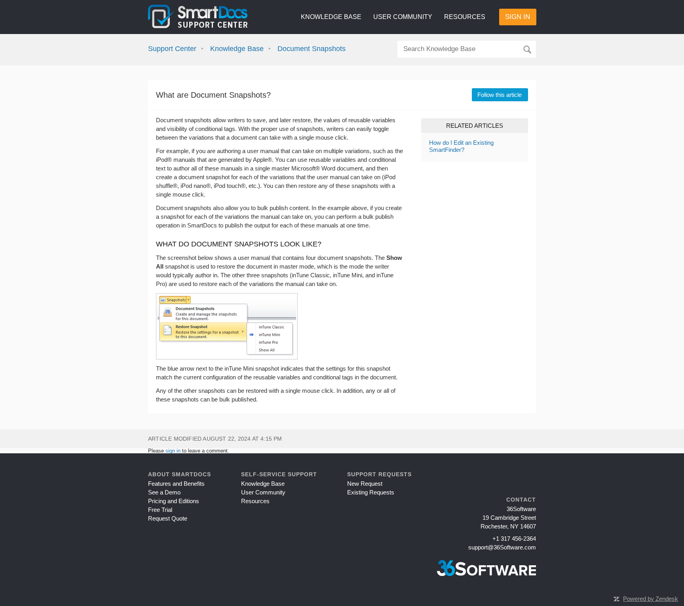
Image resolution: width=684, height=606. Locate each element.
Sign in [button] (517, 17)
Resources (464, 16)
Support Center (172, 49)
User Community (402, 16)
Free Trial (160, 509)
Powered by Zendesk (650, 598)
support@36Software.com (502, 547)
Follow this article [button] (499, 94)
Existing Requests (370, 492)
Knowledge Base (331, 16)
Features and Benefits (176, 483)
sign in (172, 451)
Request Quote (167, 518)
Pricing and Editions (173, 501)
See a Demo (164, 492)
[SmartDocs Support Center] (197, 17)
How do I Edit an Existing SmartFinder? (461, 146)
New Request (364, 483)
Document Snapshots (311, 49)
